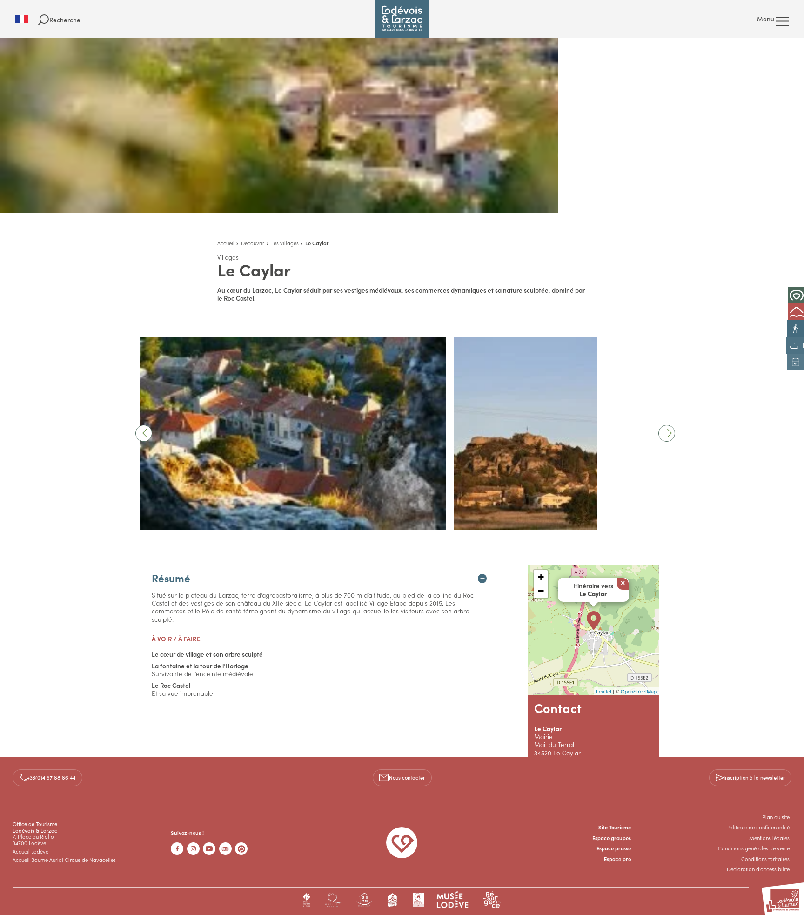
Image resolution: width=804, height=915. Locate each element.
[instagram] (193, 848)
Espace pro (617, 858)
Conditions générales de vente (754, 848)
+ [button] (541, 577)
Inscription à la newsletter (754, 777)
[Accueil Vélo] (393, 900)
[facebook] (177, 848)
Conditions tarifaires (765, 858)
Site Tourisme (614, 827)
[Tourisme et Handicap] (364, 900)
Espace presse (613, 848)
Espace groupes (611, 837)
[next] (666, 433)
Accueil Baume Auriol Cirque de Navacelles (64, 859)
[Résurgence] (492, 900)
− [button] (541, 591)
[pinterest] (241, 848)
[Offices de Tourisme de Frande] (307, 900)
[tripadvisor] (225, 848)
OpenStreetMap (639, 691)
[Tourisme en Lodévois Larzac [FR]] (402, 19)
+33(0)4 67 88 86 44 (51, 777)
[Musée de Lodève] (452, 900)
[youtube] (209, 848)
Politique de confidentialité (758, 827)
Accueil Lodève (30, 851)
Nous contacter (407, 777)
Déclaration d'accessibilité (758, 869)
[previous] (143, 433)
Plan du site (776, 817)
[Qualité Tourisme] (333, 900)
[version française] (26, 19)
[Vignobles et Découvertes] (418, 900)
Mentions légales (769, 837)
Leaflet (603, 691)
